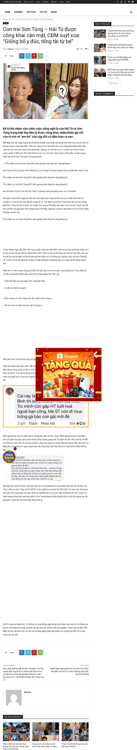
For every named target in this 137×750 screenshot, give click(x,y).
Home (5, 19)
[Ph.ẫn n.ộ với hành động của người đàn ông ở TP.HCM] (75, 731)
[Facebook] (117, 1)
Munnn (11, 49)
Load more (113, 83)
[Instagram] (121, 1)
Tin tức (11, 19)
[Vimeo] (128, 1)
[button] (131, 12)
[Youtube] (132, 1)
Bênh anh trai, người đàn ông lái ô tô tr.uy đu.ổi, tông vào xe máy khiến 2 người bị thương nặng (121, 72)
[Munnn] (4, 49)
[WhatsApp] (40, 56)
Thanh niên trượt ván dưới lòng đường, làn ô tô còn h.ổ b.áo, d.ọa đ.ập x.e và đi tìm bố (16, 746)
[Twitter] (125, 1)
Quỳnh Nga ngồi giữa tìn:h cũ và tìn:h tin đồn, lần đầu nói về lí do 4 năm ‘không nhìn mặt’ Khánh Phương (69, 671)
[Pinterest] (34, 56)
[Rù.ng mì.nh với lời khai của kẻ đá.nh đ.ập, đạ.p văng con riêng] (45, 731)
